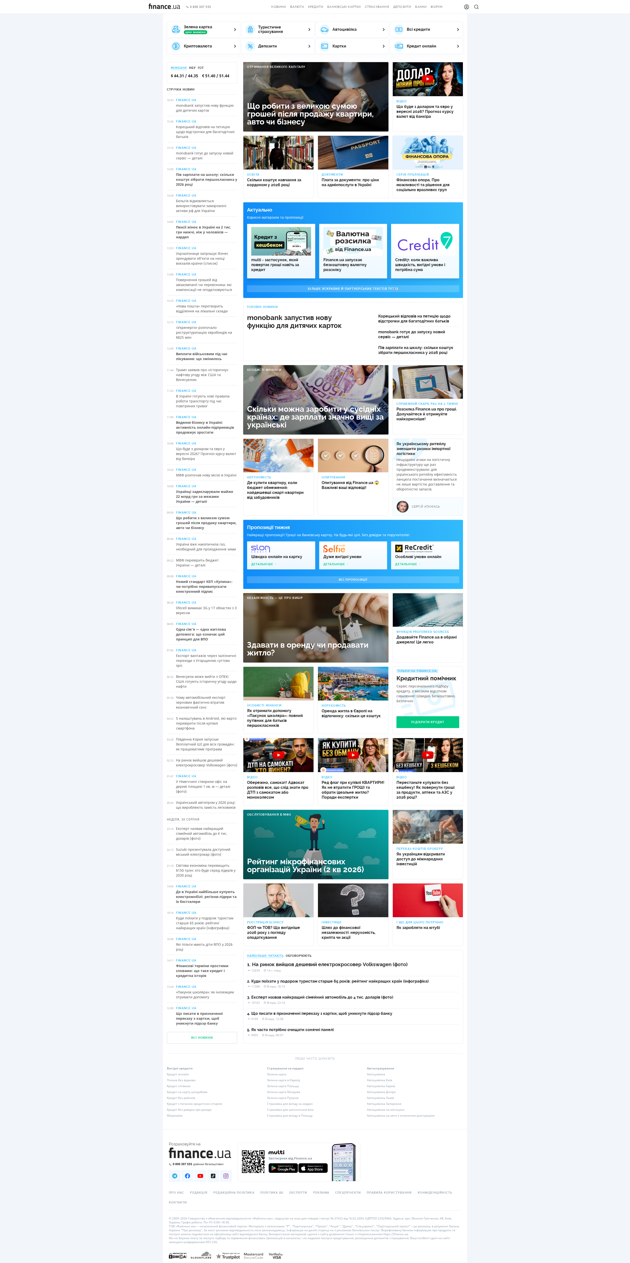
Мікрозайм (175, 1115)
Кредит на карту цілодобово (187, 1092)
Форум (437, 7)
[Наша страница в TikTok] (213, 1176)
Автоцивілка (376, 1074)
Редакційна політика (233, 1192)
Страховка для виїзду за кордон (290, 1104)
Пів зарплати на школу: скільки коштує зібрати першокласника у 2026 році (415, 350)
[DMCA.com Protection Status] (178, 1261)
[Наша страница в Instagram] (226, 1176)
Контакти (178, 1202)
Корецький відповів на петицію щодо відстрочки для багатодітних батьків (414, 318)
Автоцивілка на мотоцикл (386, 1110)
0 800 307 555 (200, 7)
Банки (421, 7)
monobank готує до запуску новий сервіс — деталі (411, 334)
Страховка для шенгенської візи (290, 1110)
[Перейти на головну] (164, 7)
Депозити (402, 7)
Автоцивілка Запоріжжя (384, 1104)
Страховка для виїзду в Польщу (290, 1115)
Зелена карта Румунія (283, 1098)
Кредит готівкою (178, 1086)
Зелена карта (276, 1074)
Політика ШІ (272, 1192)
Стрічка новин (181, 89)
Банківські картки (344, 7)
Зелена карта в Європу (283, 1080)
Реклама (321, 1192)
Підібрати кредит (427, 722)
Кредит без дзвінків (181, 1098)
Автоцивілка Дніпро (381, 1092)
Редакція (198, 1192)
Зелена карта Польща (283, 1086)
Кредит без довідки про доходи (189, 1110)
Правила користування (389, 1192)
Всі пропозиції (353, 579)
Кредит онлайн (178, 1074)
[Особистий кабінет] (467, 7)
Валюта (297, 7)
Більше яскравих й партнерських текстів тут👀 (353, 288)
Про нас (176, 1192)
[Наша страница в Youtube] (200, 1176)
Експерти (298, 1192)
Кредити (315, 7)
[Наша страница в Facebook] (187, 1176)
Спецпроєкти (348, 1192)
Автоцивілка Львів (380, 1098)
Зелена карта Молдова (283, 1092)
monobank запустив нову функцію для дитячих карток (294, 322)
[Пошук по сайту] (476, 7)
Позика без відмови (181, 1080)
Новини (278, 7)
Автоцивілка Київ (379, 1080)
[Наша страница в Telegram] (175, 1176)
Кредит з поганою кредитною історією (194, 1104)
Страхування (377, 7)
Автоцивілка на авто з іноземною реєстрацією (401, 1115)
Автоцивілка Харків (381, 1086)
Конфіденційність (435, 1192)
